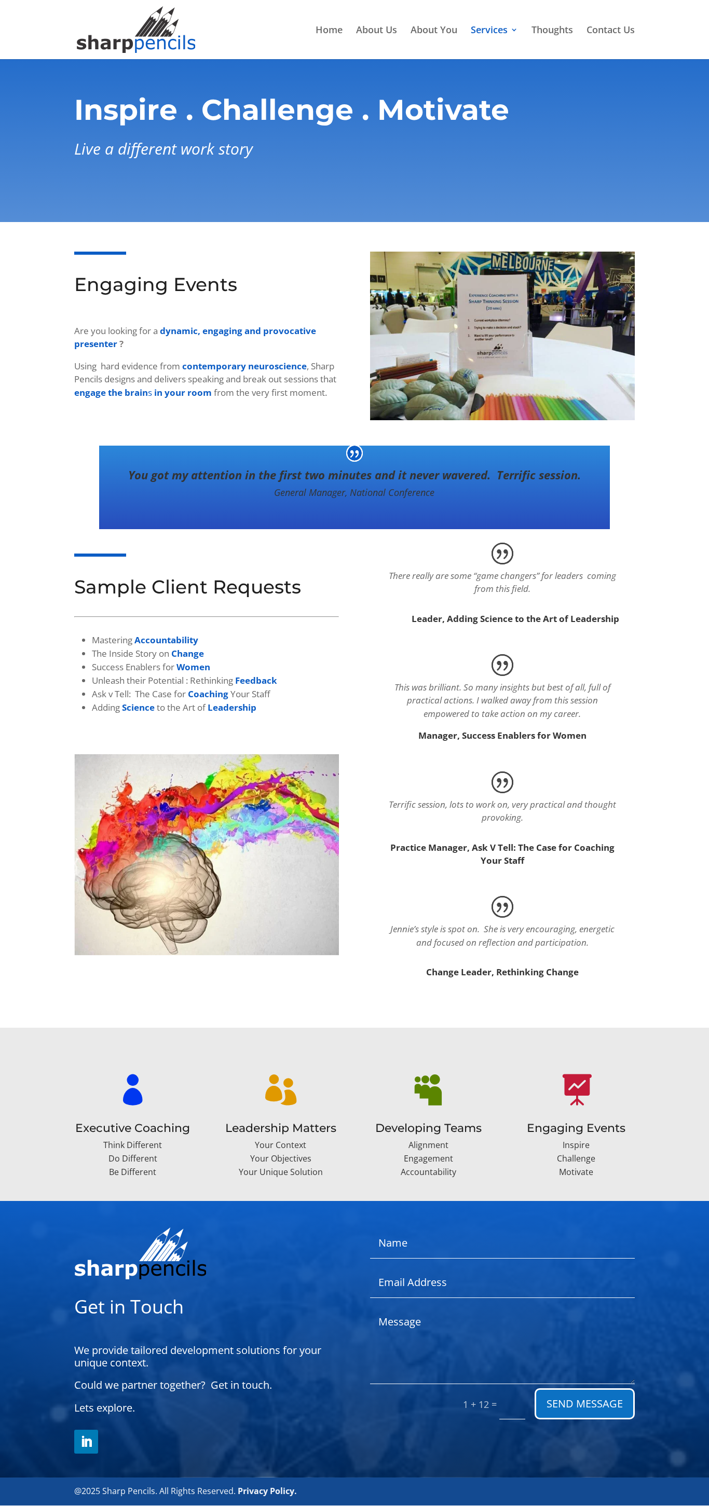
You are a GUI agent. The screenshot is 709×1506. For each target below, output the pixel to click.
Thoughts (552, 31)
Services (489, 31)
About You (434, 31)
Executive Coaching (132, 1128)
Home (329, 31)
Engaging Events (576, 1128)
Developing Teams (428, 1128)
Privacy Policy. (267, 1491)
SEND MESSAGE (585, 1404)
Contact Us (611, 31)
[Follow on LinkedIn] (86, 1442)
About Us (376, 31)
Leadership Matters (280, 1128)
